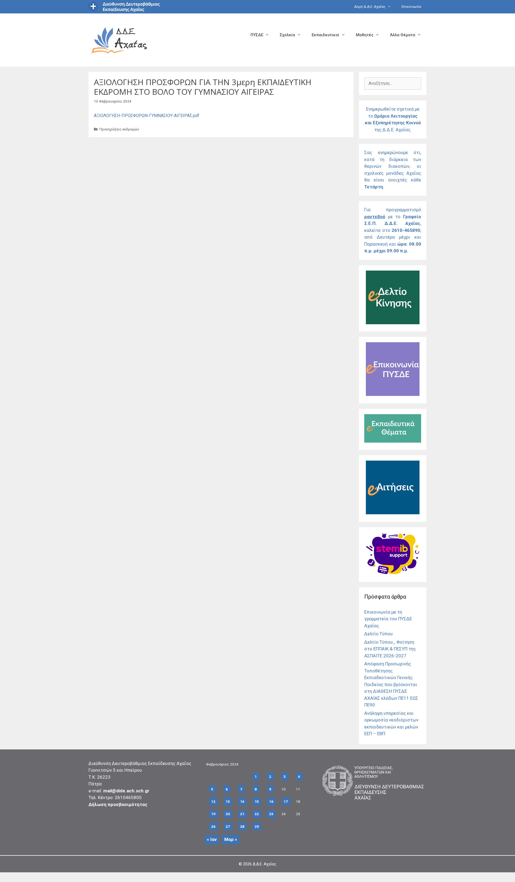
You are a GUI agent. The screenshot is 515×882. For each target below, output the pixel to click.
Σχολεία (287, 34)
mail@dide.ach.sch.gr (126, 790)
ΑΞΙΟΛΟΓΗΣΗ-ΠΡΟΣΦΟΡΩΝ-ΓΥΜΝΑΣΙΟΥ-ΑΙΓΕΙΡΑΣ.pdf (146, 115)
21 (242, 814)
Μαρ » (230, 839)
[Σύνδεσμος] (393, 322)
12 (213, 801)
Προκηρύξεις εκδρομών (119, 129)
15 (257, 801)
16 (271, 801)
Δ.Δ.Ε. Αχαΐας (264, 864)
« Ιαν (212, 839)
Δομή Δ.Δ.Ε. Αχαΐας (369, 7)
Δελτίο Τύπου (378, 633)
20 (228, 814)
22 (257, 814)
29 (257, 826)
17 (286, 801)
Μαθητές (364, 34)
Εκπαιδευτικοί (325, 34)
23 (271, 814)
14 (242, 801)
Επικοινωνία (411, 7)
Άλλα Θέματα (402, 34)
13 (228, 801)
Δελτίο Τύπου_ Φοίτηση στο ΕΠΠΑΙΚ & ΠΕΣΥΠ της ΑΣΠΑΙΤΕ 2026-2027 (390, 648)
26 (213, 826)
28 (242, 826)
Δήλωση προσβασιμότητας (118, 804)
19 (213, 814)
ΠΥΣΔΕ (257, 34)
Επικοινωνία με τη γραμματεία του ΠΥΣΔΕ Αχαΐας (388, 618)
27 (228, 826)
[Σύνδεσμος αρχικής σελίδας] (119, 39)
